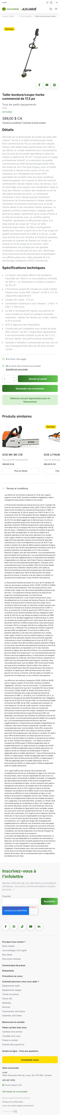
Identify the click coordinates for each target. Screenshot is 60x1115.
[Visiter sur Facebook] (5, 926)
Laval (23, 359)
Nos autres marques (11, 959)
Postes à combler (10, 1040)
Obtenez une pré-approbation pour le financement (30, 400)
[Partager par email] (47, 85)
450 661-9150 (8, 1080)
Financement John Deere (13, 1011)
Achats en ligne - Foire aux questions (20, 1051)
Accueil (5, 16)
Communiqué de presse (13, 965)
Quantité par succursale (17, 369)
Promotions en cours (12, 976)
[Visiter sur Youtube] (30, 926)
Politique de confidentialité (12, 1102)
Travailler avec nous (11, 1036)
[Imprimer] (54, 85)
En (57, 2)
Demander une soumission (30, 388)
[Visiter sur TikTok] (22, 926)
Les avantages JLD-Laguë (14, 950)
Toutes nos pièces (10, 994)
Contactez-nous (30, 1059)
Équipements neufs (11, 986)
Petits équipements (14, 16)
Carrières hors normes (12, 1031)
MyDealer (6, 1003)
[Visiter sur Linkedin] (39, 926)
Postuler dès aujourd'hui (13, 1044)
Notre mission (8, 946)
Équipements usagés (11, 990)
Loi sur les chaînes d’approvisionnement (18, 1106)
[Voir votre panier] (47, 2)
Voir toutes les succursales (14, 1091)
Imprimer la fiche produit (34, 122)
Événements (8, 970)
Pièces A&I (7, 998)
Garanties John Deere (12, 1015)
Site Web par (7, 1111)
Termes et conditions (11, 122)
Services (6, 1007)
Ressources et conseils (13, 1022)
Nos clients (7, 954)
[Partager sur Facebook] (39, 85)
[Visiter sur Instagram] (14, 926)
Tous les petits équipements (26, 16)
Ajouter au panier (38, 378)
